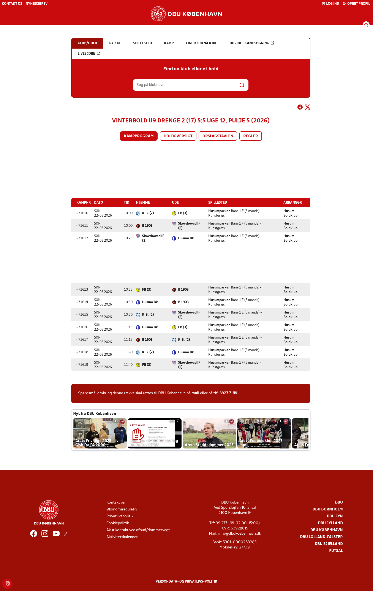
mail (195, 393)
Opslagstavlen (217, 136)
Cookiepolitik (117, 523)
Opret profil (358, 3)
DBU (339, 502)
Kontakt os (12, 3)
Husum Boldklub (290, 213)
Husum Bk (186, 238)
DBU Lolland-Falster (321, 537)
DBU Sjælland (329, 544)
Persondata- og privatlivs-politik (186, 581)
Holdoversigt (178, 136)
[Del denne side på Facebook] (300, 108)
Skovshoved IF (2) (189, 226)
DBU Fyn (335, 516)
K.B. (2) (148, 213)
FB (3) (182, 213)
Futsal (336, 551)
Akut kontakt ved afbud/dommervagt (138, 530)
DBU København (326, 530)
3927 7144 (228, 393)
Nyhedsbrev (36, 3)
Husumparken (219, 211)
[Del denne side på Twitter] (307, 108)
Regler (250, 136)
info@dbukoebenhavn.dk (239, 534)
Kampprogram (139, 136)
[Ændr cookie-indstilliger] (7, 583)
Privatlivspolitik (119, 516)
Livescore (86, 53)
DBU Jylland (330, 523)
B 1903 (147, 225)
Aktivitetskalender (122, 537)
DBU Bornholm (328, 509)
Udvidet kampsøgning (249, 43)
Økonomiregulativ (121, 509)
